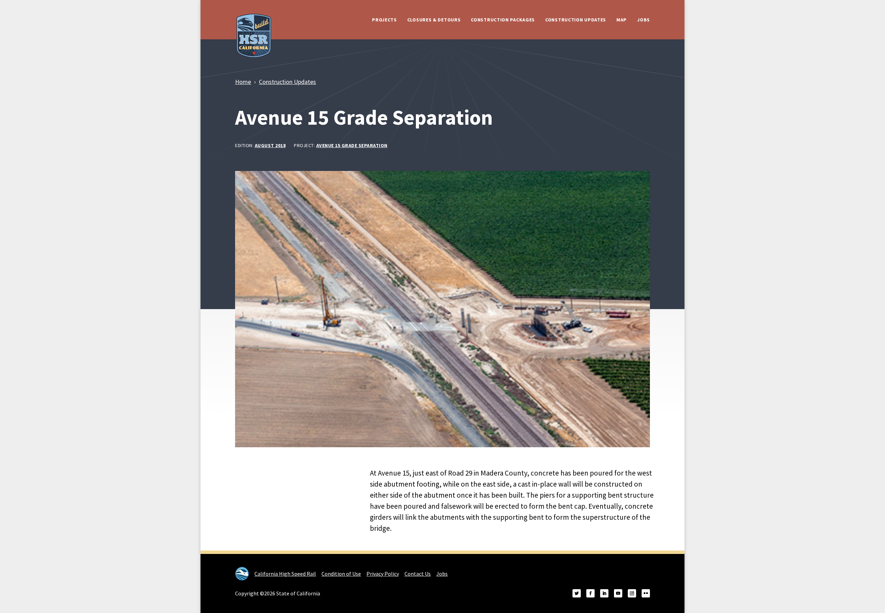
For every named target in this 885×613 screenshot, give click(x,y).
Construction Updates (575, 19)
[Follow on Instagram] (632, 593)
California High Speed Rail (285, 573)
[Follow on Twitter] (576, 593)
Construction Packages (503, 19)
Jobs (643, 19)
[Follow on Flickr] (646, 593)
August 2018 (270, 145)
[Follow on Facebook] (590, 593)
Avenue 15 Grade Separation (352, 145)
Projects (384, 19)
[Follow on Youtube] (618, 593)
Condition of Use (341, 573)
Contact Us (417, 573)
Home (243, 82)
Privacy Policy (382, 573)
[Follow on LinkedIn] (604, 593)
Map (621, 19)
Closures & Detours (434, 19)
